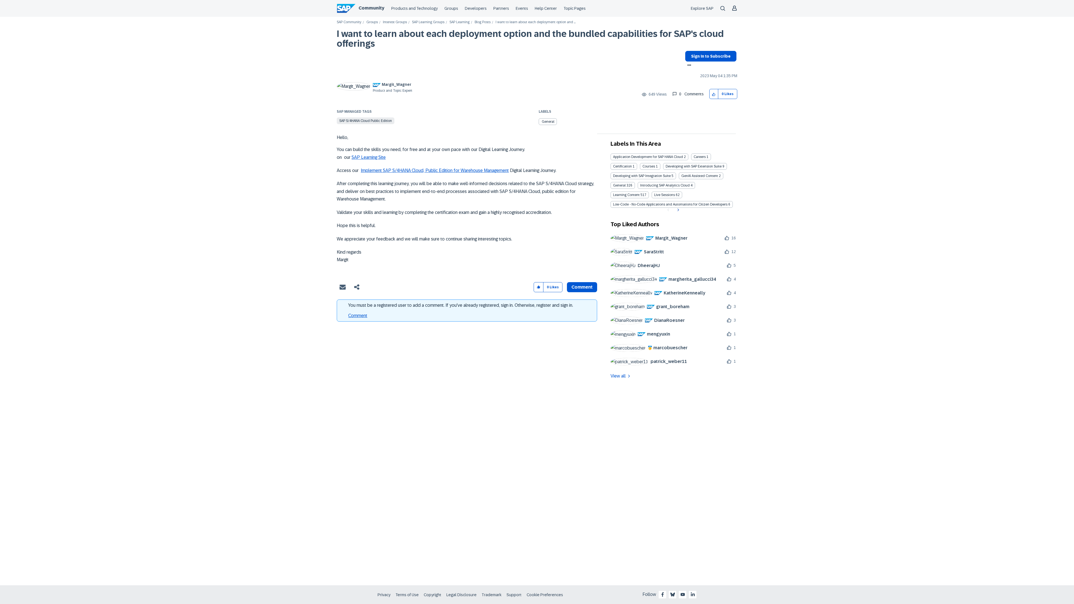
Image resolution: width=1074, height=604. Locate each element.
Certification (622, 166)
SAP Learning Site (369, 157)
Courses (648, 166)
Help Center (546, 8)
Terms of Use (407, 595)
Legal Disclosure (461, 595)
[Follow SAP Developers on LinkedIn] (693, 594)
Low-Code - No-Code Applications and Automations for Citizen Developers (670, 204)
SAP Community (349, 22)
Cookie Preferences (545, 595)
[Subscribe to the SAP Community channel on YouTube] (682, 594)
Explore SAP (702, 8)
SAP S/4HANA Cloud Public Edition (365, 121)
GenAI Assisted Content (699, 176)
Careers (700, 157)
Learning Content (626, 195)
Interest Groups (395, 22)
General (548, 122)
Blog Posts (483, 22)
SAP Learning (459, 22)
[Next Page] (677, 210)
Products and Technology (414, 8)
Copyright (432, 595)
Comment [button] (582, 287)
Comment (357, 315)
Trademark (491, 595)
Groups (451, 8)
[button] (714, 94)
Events (522, 8)
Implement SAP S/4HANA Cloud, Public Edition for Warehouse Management (435, 170)
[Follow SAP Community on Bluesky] (672, 594)
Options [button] (688, 66)
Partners (501, 8)
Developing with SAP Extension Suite (694, 166)
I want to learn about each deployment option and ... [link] (536, 22)
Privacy (384, 595)
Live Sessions (664, 195)
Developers (476, 8)
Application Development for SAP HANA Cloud (648, 157)
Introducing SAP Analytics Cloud (665, 185)
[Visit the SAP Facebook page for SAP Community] (662, 594)
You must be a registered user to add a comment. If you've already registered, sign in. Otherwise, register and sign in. (460, 305)
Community (371, 8)
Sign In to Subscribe (711, 56)
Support (514, 595)
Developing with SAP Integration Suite (642, 176)
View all (618, 376)
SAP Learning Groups (428, 22)
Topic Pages (575, 8)
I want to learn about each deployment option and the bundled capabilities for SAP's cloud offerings (530, 39)
